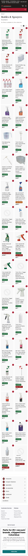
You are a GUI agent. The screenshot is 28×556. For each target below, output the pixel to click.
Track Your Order (5, 519)
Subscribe (14, 551)
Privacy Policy (17, 511)
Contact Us (4, 513)
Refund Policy (17, 515)
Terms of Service (18, 513)
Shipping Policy (17, 517)
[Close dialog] (25, 529)
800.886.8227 (23, 1)
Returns (3, 517)
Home (2, 14)
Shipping (3, 515)
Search (3, 511)
